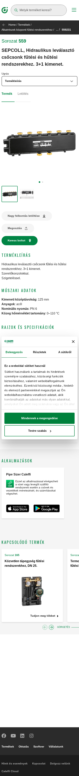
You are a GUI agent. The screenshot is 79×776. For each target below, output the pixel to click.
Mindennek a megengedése (39, 418)
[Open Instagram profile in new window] (31, 735)
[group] (9, 194)
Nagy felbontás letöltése (24, 215)
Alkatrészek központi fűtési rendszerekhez (27, 29)
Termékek (24, 24)
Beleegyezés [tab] (14, 352)
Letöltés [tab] (23, 93)
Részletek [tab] (39, 352)
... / (58, 29)
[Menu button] (74, 10)
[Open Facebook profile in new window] (4, 735)
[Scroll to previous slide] (44, 627)
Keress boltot (16, 240)
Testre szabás (37, 430)
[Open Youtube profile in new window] (13, 735)
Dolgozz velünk (60, 763)
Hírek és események (15, 763)
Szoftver (38, 746)
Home (12, 24)
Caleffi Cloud (10, 771)
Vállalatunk (56, 746)
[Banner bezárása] (73, 341)
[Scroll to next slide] (51, 627)
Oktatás (24, 746)
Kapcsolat (38, 763)
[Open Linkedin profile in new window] (22, 735)
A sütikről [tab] (64, 352)
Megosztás (15, 228)
